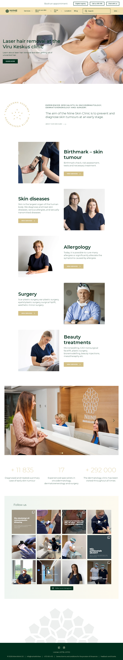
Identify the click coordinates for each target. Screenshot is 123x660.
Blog (76, 11)
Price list (56, 10)
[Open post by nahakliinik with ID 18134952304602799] (74, 572)
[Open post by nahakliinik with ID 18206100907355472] (99, 572)
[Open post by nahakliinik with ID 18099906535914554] (49, 572)
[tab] (59, 82)
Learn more (10, 61)
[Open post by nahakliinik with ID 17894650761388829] (99, 522)
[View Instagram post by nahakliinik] (33, 531)
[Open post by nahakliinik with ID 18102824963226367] (74, 522)
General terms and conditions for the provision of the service (77, 656)
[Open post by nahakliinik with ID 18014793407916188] (99, 547)
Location (68, 11)
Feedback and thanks (108, 656)
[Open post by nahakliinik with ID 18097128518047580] (24, 522)
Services (27, 11)
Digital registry (80, 3)
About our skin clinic (40, 10)
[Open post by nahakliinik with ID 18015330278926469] (49, 522)
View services (72, 174)
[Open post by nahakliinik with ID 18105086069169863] (49, 547)
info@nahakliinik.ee (34, 656)
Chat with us (112, 3)
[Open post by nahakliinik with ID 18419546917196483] (24, 572)
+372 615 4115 (48, 656)
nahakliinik (23, 512)
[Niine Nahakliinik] (11, 10)
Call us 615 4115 (97, 3)
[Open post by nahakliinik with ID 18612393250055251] (24, 547)
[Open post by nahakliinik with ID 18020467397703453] (74, 547)
